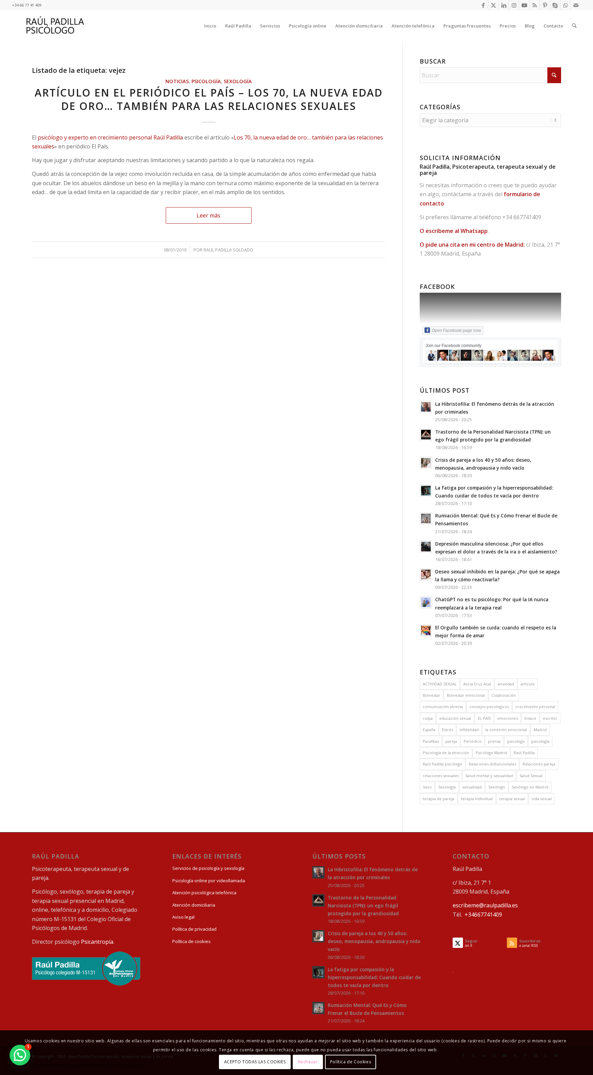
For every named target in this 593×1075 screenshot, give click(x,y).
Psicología (206, 81)
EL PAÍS (484, 718)
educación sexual (455, 718)
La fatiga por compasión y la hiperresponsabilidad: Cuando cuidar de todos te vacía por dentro (374, 977)
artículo (528, 683)
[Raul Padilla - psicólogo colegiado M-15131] (86, 984)
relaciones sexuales (441, 775)
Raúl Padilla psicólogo (442, 763)
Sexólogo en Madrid (530, 787)
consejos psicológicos (489, 706)
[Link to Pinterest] (545, 5)
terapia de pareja (438, 798)
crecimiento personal (535, 706)
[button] (20, 1055)
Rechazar (308, 1061)
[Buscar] (574, 25)
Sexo (427, 787)
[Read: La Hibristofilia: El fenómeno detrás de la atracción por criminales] (426, 407)
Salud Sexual (531, 775)
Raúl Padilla (524, 752)
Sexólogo (496, 787)
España (429, 729)
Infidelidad (469, 729)
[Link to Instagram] (514, 5)
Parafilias (431, 741)
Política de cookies (191, 941)
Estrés (447, 729)
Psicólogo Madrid (491, 752)
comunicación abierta (443, 706)
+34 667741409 (521, 217)
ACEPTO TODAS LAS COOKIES (255, 1061)
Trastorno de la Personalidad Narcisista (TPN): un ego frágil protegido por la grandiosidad (363, 905)
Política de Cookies (350, 1061)
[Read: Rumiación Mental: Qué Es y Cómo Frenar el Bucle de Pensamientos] (426, 518)
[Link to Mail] (576, 5)
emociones (507, 718)
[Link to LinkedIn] (504, 5)
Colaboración (503, 695)
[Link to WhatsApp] (565, 5)
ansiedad (506, 683)
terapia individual (477, 798)
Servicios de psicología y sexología (208, 868)
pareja (451, 741)
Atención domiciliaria (193, 905)
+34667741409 (483, 914)
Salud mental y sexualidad (489, 775)
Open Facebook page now (456, 330)
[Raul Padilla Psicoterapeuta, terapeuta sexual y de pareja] (55, 25)
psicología (540, 741)
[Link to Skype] (555, 5)
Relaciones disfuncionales (492, 763)
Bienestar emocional (466, 695)
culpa (428, 718)
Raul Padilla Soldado (228, 250)
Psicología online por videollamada (208, 880)
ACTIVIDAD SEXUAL (440, 683)
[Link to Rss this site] (534, 5)
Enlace (530, 718)
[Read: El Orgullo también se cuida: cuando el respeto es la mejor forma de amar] (426, 630)
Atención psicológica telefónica (204, 892)
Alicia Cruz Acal (477, 683)
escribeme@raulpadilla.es (485, 905)
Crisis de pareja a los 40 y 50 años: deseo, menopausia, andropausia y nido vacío (374, 941)
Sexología (238, 81)
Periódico (472, 741)
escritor (550, 718)
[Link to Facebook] (483, 5)
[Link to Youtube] (524, 5)
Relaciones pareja (539, 763)
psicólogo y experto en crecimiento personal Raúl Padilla (110, 137)
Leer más (208, 215)
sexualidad (472, 787)
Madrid (540, 729)
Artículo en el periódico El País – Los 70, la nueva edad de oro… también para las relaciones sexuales (209, 99)
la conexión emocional (506, 729)
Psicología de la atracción (446, 752)
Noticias (177, 81)
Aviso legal (183, 917)
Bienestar (431, 695)
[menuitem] (210, 25)
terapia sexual (512, 798)
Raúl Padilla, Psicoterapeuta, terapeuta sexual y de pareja (488, 170)
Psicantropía (97, 941)
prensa (494, 741)
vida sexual (542, 798)
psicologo (516, 741)
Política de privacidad (194, 929)
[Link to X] (493, 5)
